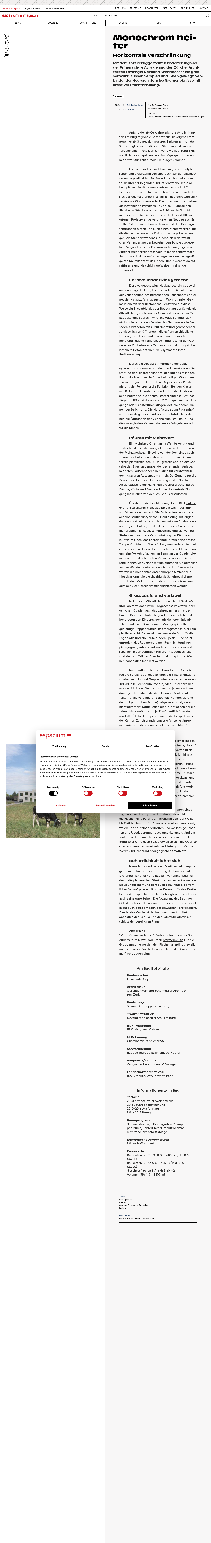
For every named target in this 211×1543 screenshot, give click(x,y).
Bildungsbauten (126, 1199)
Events (123, 22)
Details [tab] (105, 746)
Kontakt (204, 8)
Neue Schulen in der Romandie (135, 1218)
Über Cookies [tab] (152, 746)
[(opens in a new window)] (6, 55)
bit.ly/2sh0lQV (173, 940)
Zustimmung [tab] (59, 746)
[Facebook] (6, 36)
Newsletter (152, 8)
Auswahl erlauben (105, 805)
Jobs (158, 22)
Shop (193, 22)
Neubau (122, 1202)
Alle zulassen (150, 805)
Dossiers (53, 22)
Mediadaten (170, 8)
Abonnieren (188, 8)
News (17, 22)
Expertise (135, 8)
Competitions (88, 22)
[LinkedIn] (6, 42)
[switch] (88, 793)
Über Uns (120, 8)
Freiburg (122, 1208)
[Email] (6, 49)
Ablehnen (61, 805)
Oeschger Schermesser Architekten (134, 1205)
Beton (118, 96)
